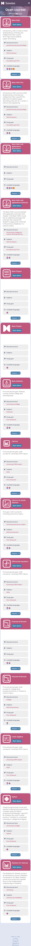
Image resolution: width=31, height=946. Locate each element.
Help (18, 936)
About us (13, 936)
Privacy (15, 938)
